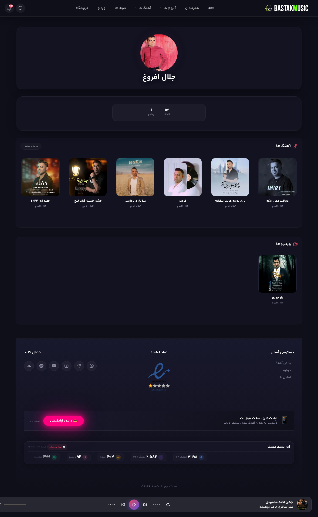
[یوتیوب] (54, 366)
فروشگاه (81, 8)
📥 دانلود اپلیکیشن (63, 420)
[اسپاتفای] (41, 366)
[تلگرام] (79, 366)
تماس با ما (284, 377)
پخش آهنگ (282, 363)
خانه (211, 8)
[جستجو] (20, 8)
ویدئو (101, 8)
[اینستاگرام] (66, 366)
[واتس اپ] (92, 366)
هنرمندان (192, 8)
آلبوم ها (169, 8)
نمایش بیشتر (31, 146)
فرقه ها (120, 8)
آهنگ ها (145, 8)
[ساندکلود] (29, 366)
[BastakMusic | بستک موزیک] (288, 8)
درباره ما (285, 370)
